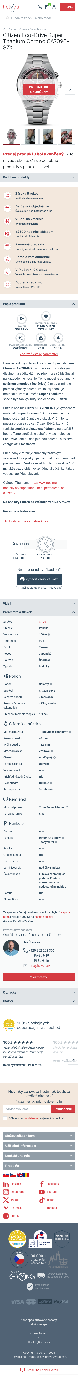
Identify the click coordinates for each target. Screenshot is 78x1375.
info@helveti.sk (39, 966)
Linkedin (15, 1183)
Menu (70, 6)
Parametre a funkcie (18, 612)
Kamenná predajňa (29, 244)
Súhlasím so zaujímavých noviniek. (37, 1118)
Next (70, 90)
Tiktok (50, 1199)
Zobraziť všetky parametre (39, 354)
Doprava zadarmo (28, 282)
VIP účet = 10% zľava (31, 270)
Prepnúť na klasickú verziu (41, 1370)
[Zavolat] (40, 7)
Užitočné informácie (20, 1146)
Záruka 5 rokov (26, 193)
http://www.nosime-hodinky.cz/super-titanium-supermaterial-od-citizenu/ (34, 488)
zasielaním (31, 1118)
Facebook (52, 1183)
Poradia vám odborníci (32, 257)
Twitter (14, 1199)
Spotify (14, 1215)
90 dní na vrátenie (29, 219)
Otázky (8, 1001)
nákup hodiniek (44, 916)
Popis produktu (14, 304)
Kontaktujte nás (17, 1156)
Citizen (23, 29)
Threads (51, 1207)
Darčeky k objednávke (32, 206)
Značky (12, 29)
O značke (9, 992)
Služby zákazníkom (20, 1136)
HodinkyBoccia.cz (39, 1342)
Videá (7, 603)
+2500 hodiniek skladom (34, 232)
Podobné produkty (16, 177)
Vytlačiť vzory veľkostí (42, 579)
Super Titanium (38, 29)
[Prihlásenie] (54, 7)
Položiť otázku (39, 977)
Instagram (17, 1191)
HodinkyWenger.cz (39, 1324)
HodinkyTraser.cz (39, 1333)
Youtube (51, 1191)
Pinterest (16, 1207)
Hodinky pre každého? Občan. (30, 521)
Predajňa (12, 1166)
